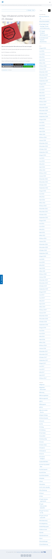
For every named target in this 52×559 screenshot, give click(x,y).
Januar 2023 (43, 176)
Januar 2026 (43, 69)
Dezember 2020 (44, 244)
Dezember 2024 (44, 107)
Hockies (42, 442)
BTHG (41, 407)
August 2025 (43, 83)
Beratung (42, 392)
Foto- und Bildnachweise (35, 552)
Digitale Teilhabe (44, 415)
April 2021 (42, 232)
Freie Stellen (43, 433)
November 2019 (44, 283)
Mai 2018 (42, 336)
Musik (41, 481)
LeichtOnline (43, 472)
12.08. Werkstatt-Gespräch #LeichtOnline (44, 39)
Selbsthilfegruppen (44, 526)
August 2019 (43, 292)
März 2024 (42, 134)
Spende (41, 532)
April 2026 (42, 60)
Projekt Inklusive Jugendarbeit (44, 500)
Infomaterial (43, 450)
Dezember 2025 (44, 72)
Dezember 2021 (44, 208)
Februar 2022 (43, 205)
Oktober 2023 (43, 149)
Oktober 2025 (43, 78)
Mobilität (42, 478)
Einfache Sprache (44, 418)
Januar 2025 (43, 104)
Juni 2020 (42, 262)
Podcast (42, 493)
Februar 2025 (43, 101)
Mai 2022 (42, 196)
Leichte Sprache (43, 469)
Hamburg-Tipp (43, 439)
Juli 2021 (42, 223)
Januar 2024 (43, 140)
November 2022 (44, 182)
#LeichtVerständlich (44, 21)
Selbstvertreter (43, 529)
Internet (42, 453)
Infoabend (42, 447)
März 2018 (42, 342)
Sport (41, 538)
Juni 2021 (42, 226)
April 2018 (42, 339)
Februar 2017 (43, 378)
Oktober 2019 (43, 286)
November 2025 (44, 75)
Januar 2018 (43, 348)
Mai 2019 (42, 301)
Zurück (29, 10)
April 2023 (42, 167)
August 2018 (43, 327)
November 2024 (44, 110)
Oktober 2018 (43, 321)
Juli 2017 (42, 366)
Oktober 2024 (43, 113)
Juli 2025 (42, 86)
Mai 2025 (42, 92)
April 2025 (42, 95)
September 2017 (44, 360)
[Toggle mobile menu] (49, 2)
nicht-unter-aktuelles (45, 487)
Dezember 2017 (44, 351)
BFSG (41, 401)
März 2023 (42, 170)
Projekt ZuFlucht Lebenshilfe (44, 516)
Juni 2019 (42, 298)
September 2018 (44, 324)
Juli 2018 (42, 330)
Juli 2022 (42, 193)
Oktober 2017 (43, 357)
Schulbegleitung (43, 523)
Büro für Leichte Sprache (43, 411)
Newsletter (42, 484)
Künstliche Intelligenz (42, 457)
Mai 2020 (42, 265)
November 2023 (44, 146)
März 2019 (42, 306)
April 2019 (42, 303)
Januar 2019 (43, 312)
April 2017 (42, 375)
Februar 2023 (43, 173)
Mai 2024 (42, 128)
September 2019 (44, 289)
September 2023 (44, 152)
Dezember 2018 (44, 315)
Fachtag (42, 427)
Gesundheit (42, 436)
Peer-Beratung (43, 490)
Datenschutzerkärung (25, 552)
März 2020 (42, 271)
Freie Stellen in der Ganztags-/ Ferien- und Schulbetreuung (44, 26)
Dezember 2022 (44, 179)
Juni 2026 (42, 54)
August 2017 (43, 363)
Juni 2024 (42, 125)
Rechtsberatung (43, 520)
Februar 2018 (43, 345)
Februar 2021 (43, 238)
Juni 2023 (42, 161)
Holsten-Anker (43, 445)
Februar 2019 (43, 309)
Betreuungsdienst (44, 395)
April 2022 (42, 199)
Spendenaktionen (44, 535)
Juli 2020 (42, 259)
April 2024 (42, 131)
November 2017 (44, 354)
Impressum (19, 552)
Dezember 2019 (44, 280)
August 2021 (43, 220)
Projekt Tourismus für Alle (44, 511)
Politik (41, 496)
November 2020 (44, 247)
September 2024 (44, 116)
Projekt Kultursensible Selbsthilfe (43, 506)
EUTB (41, 424)
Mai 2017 (42, 372)
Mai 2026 (42, 57)
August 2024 (43, 119)
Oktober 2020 (43, 250)
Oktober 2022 (43, 185)
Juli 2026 (42, 51)
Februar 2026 (43, 66)
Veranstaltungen (44, 541)
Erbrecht (42, 421)
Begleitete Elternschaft (43, 388)
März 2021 (42, 235)
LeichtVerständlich (44, 475)
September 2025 (44, 80)
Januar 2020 (43, 277)
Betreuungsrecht (44, 398)
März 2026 (42, 63)
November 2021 (44, 211)
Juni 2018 (42, 333)
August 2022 (43, 191)
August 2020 (43, 256)
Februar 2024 (43, 137)
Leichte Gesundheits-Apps (45, 465)
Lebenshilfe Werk (44, 461)
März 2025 (42, 98)
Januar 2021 (43, 241)
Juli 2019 (42, 295)
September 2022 (44, 188)
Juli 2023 (42, 158)
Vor (33, 10)
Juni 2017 (42, 369)
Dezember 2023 (44, 143)
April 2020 (42, 268)
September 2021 (44, 217)
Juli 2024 (42, 122)
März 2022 (42, 202)
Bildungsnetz (43, 404)
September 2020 (44, 253)
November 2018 (44, 318)
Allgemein (42, 384)
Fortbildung (42, 430)
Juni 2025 (42, 89)
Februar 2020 (43, 274)
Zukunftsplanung (44, 544)
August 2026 (43, 48)
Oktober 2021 (43, 214)
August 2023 (43, 155)
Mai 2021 (42, 229)
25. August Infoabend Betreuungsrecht (44, 33)
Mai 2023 (42, 164)
